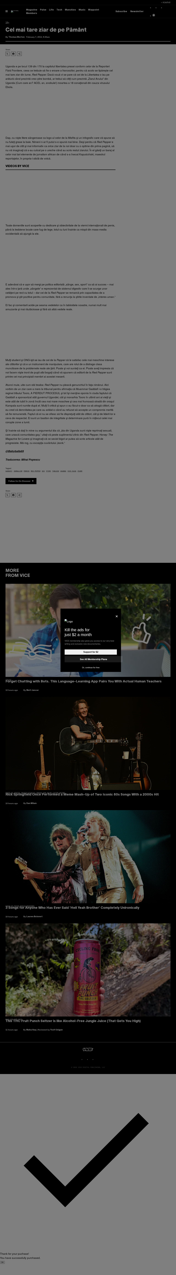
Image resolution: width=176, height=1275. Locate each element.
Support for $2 (90, 652)
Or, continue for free (91, 667)
